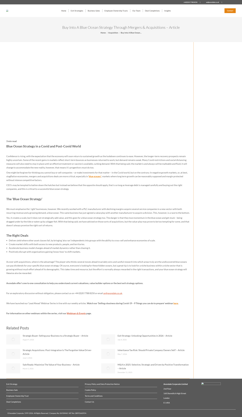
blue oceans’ (95, 176)
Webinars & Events (76, 313)
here (175, 303)
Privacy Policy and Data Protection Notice (102, 384)
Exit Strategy (11, 384)
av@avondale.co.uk (212, 2)
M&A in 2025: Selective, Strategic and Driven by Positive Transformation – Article (153, 366)
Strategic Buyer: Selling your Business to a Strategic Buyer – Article (55, 335)
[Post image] (13, 339)
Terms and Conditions (94, 396)
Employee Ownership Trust (17, 396)
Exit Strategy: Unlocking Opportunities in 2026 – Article (145, 335)
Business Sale (12, 390)
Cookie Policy (90, 390)
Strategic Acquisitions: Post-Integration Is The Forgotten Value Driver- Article (57, 352)
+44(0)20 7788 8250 (190, 2)
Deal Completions (13, 402)
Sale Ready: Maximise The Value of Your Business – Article (51, 364)
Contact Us (89, 402)
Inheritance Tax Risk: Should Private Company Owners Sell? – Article (151, 350)
